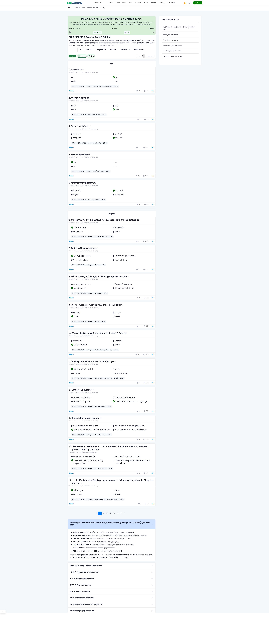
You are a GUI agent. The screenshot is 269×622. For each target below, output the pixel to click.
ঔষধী (74, 109)
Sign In (198, 3)
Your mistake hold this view (85, 426)
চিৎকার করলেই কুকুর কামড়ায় (123, 284)
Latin (76, 316)
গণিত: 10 (113, 49)
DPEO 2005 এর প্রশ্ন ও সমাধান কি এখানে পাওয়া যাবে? (86, 566)
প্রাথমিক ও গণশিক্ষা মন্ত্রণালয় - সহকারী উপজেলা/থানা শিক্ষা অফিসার (178, 28)
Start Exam (97, 32)
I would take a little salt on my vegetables (88, 462)
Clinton (76, 373)
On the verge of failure (125, 256)
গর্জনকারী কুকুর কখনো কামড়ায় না (124, 288)
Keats (117, 369)
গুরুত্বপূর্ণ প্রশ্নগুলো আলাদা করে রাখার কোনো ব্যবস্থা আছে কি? (86, 604)
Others (170, 2)
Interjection (120, 227)
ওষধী (116, 105)
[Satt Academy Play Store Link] (91, 56)
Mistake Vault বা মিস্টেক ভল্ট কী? (81, 591)
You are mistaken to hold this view (130, 429)
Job (83, 8)
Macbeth (77, 341)
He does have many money (127, 456)
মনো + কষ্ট (118, 134)
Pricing (162, 2)
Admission (109, 2)
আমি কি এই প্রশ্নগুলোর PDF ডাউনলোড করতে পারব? (84, 572)
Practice (82, 56)
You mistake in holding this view (129, 426)
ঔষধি (74, 105)
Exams (153, 2)
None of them (121, 260)
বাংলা (111, 63)
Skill (130, 2)
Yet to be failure (80, 260)
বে (74, 166)
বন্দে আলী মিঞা (119, 194)
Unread (140, 56)
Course (138, 2)
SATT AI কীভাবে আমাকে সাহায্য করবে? (81, 585)
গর (116, 162)
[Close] (3, 611)
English (111, 213)
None (117, 231)
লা (115, 166)
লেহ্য (74, 77)
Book (146, 2)
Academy (98, 2)
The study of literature (125, 397)
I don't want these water (84, 456)
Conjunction (80, 227)
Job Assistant (121, 2)
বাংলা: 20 (89, 49)
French (76, 312)
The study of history (82, 397)
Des (71, 91)
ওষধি (117, 109)
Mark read (150, 56)
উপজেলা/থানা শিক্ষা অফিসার (170, 35)
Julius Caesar (80, 344)
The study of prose (81, 401)
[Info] (70, 32)
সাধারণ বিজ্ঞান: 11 (138, 49)
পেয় (116, 81)
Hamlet (118, 341)
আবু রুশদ (76, 194)
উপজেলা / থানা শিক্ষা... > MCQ (96, 8)
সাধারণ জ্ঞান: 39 (125, 49)
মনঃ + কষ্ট (118, 137)
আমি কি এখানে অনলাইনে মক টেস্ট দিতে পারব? (82, 598)
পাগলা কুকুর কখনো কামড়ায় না (82, 284)
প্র (75, 162)
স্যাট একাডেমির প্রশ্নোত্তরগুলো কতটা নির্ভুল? (82, 578)
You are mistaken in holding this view (92, 429)
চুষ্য (116, 77)
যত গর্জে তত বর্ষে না (80, 288)
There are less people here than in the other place (132, 461)
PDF (128, 32)
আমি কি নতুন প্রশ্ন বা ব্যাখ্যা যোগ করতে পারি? (82, 611)
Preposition (78, 231)
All (81, 49)
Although (78, 490)
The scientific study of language (131, 401)
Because (77, 494)
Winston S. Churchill (83, 369)
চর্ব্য (74, 81)
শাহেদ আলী (119, 190)
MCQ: (72, 56)
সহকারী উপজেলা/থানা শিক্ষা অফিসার (172, 45)
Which (118, 494)
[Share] (153, 32)
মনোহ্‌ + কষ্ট (77, 138)
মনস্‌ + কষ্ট (76, 134)
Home (77, 8)
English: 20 (101, 49)
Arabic (118, 312)
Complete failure (82, 255)
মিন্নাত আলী (77, 190)
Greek (117, 316)
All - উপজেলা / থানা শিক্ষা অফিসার (172, 56)
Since (117, 490)
